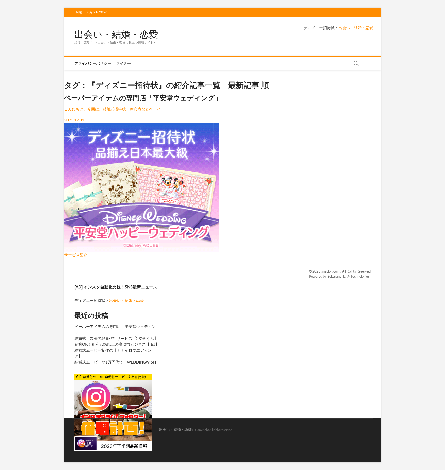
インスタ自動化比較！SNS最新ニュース (120, 287)
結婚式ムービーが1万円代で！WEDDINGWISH (115, 362)
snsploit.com (330, 271)
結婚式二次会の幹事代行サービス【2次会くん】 (116, 338)
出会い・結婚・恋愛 (116, 34)
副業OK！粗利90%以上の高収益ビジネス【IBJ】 (116, 344)
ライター (123, 63)
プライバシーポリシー (92, 63)
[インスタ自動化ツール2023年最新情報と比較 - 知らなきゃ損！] (113, 375)
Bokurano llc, (337, 276)
